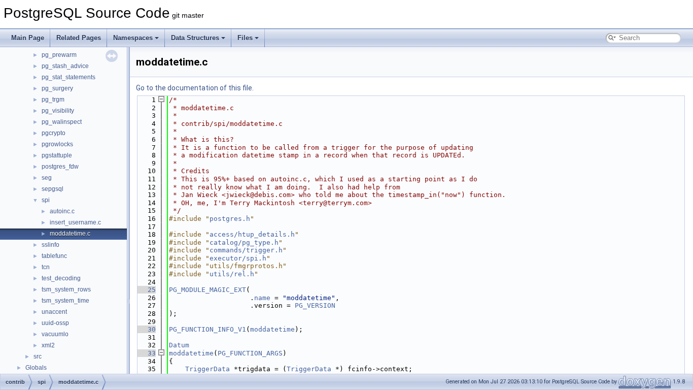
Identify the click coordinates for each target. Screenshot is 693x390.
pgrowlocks (57, 144)
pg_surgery (57, 88)
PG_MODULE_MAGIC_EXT (207, 290)
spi (46, 200)
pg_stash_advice (65, 66)
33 (145, 353)
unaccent (54, 311)
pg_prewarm (59, 54)
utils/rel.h (232, 274)
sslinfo (50, 244)
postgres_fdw (60, 166)
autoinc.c (62, 211)
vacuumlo (55, 334)
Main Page (27, 38)
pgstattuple (57, 155)
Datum (179, 345)
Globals (36, 367)
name (262, 298)
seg (47, 177)
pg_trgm (53, 99)
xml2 (48, 345)
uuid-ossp (55, 323)
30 (145, 329)
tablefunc (54, 255)
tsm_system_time (65, 300)
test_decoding (61, 278)
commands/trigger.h (246, 250)
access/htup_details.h (252, 234)
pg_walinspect (62, 121)
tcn (46, 267)
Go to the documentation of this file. (195, 88)
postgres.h (230, 218)
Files (245, 38)
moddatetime (272, 329)
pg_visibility (58, 110)
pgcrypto (53, 133)
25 (145, 290)
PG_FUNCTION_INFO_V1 (207, 329)
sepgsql (52, 188)
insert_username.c (75, 222)
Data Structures (195, 38)
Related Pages (78, 38)
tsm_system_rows (66, 289)
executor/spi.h (238, 258)
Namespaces (133, 38)
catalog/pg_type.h (244, 242)
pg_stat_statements (68, 77)
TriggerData (207, 369)
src (37, 356)
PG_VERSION (315, 305)
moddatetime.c (70, 233)
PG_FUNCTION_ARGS (250, 353)
